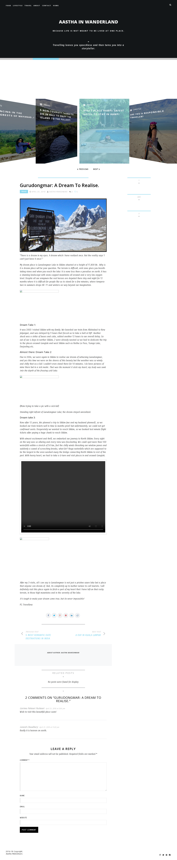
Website (23, 818)
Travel (28, 5)
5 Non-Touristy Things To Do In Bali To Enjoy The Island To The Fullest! (41, 114)
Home (56, 5)
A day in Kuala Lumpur (88, 635)
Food (8, 5)
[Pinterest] (166, 855)
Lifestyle (18, 5)
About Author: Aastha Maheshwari (63, 653)
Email (22, 807)
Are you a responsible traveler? (131, 114)
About (37, 5)
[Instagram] (170, 855)
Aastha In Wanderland (88, 22)
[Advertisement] (88, 79)
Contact (46, 5)
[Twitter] (163, 855)
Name (22, 796)
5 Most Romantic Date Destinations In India (38, 637)
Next (95, 169)
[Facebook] (160, 855)
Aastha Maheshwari (58, 192)
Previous (83, 169)
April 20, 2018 (38, 192)
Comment (24, 760)
